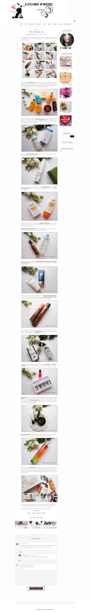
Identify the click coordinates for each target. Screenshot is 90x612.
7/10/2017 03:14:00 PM (32, 565)
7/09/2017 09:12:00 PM (33, 555)
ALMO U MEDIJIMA (67, 24)
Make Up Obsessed (29, 34)
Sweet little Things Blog (24, 565)
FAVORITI (55, 24)
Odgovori (21, 549)
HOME (21, 24)
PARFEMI (49, 24)
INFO (26, 24)
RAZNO (60, 24)
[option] (22, 525)
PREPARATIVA (31, 24)
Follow (61, 150)
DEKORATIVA (38, 24)
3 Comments (44, 34)
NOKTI (44, 24)
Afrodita (36, 29)
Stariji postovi (39, 588)
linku (26, 189)
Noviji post (33, 588)
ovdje (49, 298)
